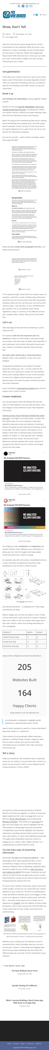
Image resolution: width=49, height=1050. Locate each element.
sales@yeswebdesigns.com (30, 3)
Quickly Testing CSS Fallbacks (24, 985)
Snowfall (17, 903)
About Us (39, 1044)
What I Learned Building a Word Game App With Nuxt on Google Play (24, 1001)
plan (18, 819)
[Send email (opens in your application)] (30, 6)
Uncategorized (11, 37)
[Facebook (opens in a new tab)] (23, 6)
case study (35, 822)
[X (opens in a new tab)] (19, 6)
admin (8, 34)
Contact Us (30, 1044)
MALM (22, 602)
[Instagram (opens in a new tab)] (27, 6)
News (22, 1044)
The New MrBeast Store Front (24, 970)
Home (9, 1044)
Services (16, 1044)
